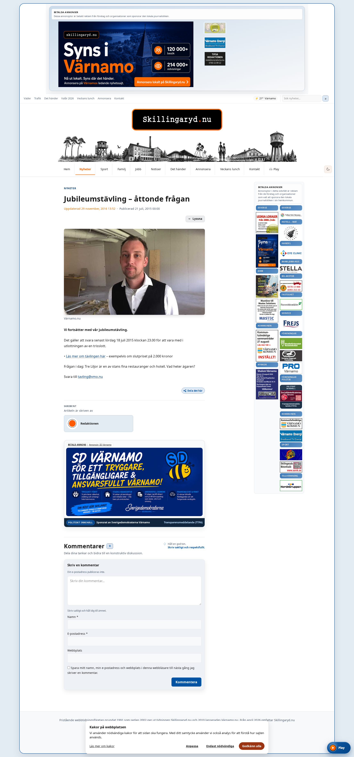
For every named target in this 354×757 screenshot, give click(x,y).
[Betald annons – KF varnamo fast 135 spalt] (291, 423)
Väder (27, 98)
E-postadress (77, 634)
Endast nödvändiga (220, 746)
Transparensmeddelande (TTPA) (183, 522)
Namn (72, 617)
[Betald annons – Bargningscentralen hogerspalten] (291, 285)
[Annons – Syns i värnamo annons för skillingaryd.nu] (126, 54)
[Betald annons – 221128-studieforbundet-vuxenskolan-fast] (291, 343)
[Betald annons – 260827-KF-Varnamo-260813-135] (267, 346)
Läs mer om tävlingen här (86, 356)
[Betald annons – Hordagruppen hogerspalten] (291, 485)
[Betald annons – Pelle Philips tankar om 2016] (215, 42)
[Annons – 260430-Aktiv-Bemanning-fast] (215, 28)
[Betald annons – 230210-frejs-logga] (291, 323)
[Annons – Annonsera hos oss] (267, 251)
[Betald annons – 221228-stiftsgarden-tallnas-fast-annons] (291, 233)
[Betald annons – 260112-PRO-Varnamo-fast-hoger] (291, 368)
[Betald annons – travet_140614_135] (291, 355)
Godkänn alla (251, 746)
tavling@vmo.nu (90, 376)
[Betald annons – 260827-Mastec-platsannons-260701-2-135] (267, 310)
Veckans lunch (85, 98)
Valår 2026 (67, 98)
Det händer (51, 98)
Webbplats (74, 650)
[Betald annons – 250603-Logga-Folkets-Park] (291, 215)
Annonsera (104, 98)
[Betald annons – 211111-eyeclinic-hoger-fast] (291, 253)
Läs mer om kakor (102, 746)
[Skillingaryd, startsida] (177, 119)
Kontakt (119, 98)
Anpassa (192, 746)
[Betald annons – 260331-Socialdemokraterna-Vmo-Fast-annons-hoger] (291, 395)
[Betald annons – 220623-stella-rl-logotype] (291, 269)
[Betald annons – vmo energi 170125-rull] (291, 436)
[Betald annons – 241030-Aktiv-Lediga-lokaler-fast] (267, 222)
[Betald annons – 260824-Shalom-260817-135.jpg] (267, 384)
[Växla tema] (328, 169)
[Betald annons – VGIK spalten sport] (291, 454)
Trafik (37, 98)
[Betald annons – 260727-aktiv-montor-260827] (267, 286)
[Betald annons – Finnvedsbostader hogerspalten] (291, 304)
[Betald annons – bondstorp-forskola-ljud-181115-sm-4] (215, 59)
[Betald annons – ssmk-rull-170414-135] (291, 467)
